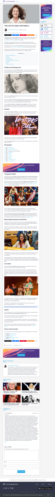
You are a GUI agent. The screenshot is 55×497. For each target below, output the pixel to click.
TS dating (49, 484)
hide (23, 53)
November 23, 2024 (35, 413)
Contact (43, 484)
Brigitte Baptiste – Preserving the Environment (30, 404)
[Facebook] (4, 488)
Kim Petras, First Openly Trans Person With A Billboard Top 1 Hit (30, 392)
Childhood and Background (10, 55)
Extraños (9, 153)
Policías (9, 157)
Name (5, 461)
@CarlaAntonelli (30, 135)
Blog (17, 1)
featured (20, 345)
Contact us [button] (46, 48)
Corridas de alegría (11, 148)
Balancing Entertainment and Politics (12, 60)
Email (5, 465)
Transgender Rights (9, 59)
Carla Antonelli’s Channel (13, 337)
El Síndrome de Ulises (12, 159)
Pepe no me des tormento (12, 149)
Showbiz (7, 56)
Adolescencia (10, 152)
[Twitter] (8, 488)
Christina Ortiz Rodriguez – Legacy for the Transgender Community (11, 404)
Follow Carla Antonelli (9, 64)
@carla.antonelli (27, 93)
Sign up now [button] (21, 169)
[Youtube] (12, 488)
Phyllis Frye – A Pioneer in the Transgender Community (10, 392)
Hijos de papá (10, 147)
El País (16, 304)
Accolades (8, 61)
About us (37, 484)
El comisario (10, 158)
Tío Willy (9, 154)
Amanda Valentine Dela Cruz (13, 29)
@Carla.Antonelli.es (13, 333)
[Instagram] (10, 488)
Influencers (11, 345)
